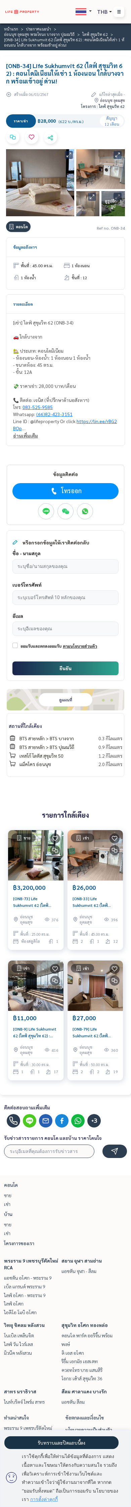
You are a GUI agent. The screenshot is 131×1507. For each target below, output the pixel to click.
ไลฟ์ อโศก (14, 1303)
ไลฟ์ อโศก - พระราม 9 (25, 1295)
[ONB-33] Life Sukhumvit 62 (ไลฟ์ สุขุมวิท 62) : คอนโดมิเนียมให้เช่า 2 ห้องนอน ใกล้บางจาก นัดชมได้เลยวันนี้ (94, 902)
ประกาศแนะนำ (38, 29)
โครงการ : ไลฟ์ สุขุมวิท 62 (103, 106)
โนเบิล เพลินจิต (19, 1335)
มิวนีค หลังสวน (18, 1353)
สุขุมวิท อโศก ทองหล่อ (84, 1325)
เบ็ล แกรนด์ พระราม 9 (24, 1286)
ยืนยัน (65, 668)
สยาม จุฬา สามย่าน (81, 1261)
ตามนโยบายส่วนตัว (80, 646)
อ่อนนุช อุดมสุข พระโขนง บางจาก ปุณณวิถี (39, 34)
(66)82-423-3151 (54, 414)
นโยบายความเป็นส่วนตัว (89, 1430)
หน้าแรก (11, 29)
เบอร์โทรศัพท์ (27, 585)
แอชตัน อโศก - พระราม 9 (28, 1278)
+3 (94, 1120)
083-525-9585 (38, 407)
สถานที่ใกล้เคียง (25, 726)
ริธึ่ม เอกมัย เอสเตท (79, 1361)
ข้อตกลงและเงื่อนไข (85, 1417)
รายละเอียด (23, 304)
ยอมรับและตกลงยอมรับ (40, 646)
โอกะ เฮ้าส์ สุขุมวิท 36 (81, 1378)
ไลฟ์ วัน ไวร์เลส (18, 1344)
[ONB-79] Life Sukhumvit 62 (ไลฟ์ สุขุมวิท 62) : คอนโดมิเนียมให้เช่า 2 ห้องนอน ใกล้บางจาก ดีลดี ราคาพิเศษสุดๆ (95, 1032)
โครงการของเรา (19, 1243)
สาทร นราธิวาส (20, 1391)
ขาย (7, 1195)
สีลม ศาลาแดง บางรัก (84, 1391)
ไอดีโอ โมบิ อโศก (20, 1312)
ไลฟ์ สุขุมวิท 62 (95, 34)
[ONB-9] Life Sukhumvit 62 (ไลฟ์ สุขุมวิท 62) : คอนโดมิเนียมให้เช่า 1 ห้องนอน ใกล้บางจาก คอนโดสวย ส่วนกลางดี (35, 1032)
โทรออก (71, 491)
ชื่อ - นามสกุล (26, 553)
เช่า (7, 1204)
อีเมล (17, 616)
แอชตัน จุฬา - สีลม (78, 1271)
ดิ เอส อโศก (72, 1353)
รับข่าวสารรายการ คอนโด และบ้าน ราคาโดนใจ (53, 1138)
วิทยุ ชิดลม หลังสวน (24, 1325)
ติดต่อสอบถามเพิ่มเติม (27, 1107)
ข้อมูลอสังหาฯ (25, 247)
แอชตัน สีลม (73, 1402)
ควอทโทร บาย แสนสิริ (81, 1370)
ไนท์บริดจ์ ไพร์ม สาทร (24, 1402)
